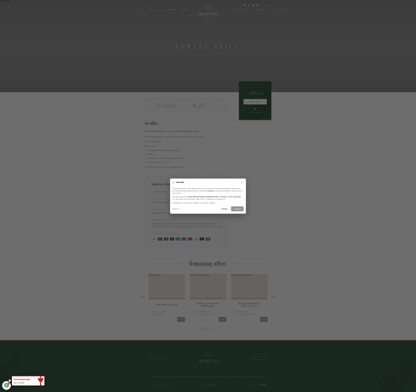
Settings (225, 209)
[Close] (242, 182)
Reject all (175, 209)
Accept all (237, 209)
